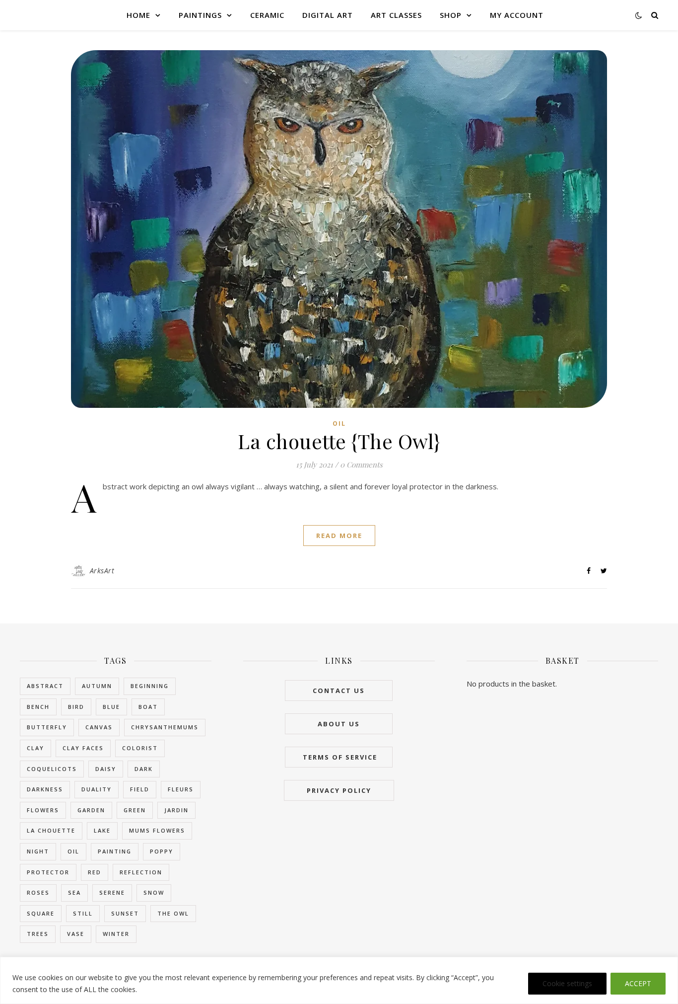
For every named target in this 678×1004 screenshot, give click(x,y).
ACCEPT (638, 983)
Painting (115, 851)
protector (48, 872)
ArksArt (102, 570)
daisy (105, 768)
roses (38, 892)
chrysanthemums (165, 727)
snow (153, 892)
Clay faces (83, 748)
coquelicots (52, 768)
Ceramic (267, 15)
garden (91, 810)
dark (144, 768)
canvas (99, 727)
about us (339, 723)
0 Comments (361, 464)
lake (102, 830)
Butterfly (47, 727)
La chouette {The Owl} (339, 441)
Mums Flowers (157, 830)
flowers (43, 810)
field (139, 789)
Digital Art (327, 15)
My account (516, 15)
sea (74, 892)
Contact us (339, 690)
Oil (339, 423)
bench (38, 706)
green (135, 810)
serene (112, 892)
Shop (451, 15)
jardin (176, 810)
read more (339, 535)
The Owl (173, 913)
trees (38, 933)
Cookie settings (567, 983)
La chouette (51, 830)
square (41, 913)
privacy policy (339, 790)
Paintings (200, 15)
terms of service (339, 757)
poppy (161, 851)
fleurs (181, 789)
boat (148, 706)
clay (35, 748)
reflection (141, 872)
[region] (339, 980)
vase (75, 933)
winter (116, 933)
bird (76, 706)
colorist (140, 748)
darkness (45, 789)
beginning (150, 686)
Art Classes (396, 15)
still (83, 913)
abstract (45, 686)
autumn (97, 686)
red (94, 872)
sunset (125, 913)
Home (138, 15)
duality (96, 789)
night (38, 851)
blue (111, 706)
